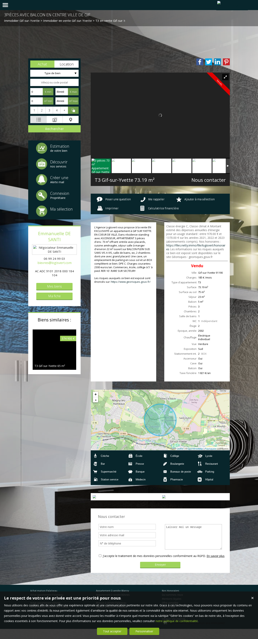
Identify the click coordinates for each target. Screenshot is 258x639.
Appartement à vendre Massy (112, 590)
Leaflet (180, 448)
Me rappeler (156, 199)
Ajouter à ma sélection (199, 199)
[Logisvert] (232, 5)
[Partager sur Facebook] (199, 61)
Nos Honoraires (170, 590)
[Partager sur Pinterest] (226, 61)
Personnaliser (144, 631)
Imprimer (112, 208)
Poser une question (118, 199)
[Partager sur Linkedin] (217, 61)
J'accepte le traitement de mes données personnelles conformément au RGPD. (154, 556)
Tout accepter (112, 631)
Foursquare (210, 448)
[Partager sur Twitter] (208, 61)
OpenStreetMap (195, 448)
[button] (42, 64)
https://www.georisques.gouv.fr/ (131, 282)
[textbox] (54, 82)
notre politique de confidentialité (177, 621)
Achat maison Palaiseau (43, 590)
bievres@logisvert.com (54, 263)
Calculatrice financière (163, 208)
